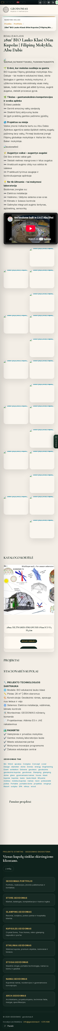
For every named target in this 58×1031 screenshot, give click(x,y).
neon (37, 781)
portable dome (26, 783)
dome (23, 767)
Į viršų (8, 868)
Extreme (23, 769)
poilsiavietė (46, 781)
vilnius (26, 786)
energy (38, 767)
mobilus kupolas (19, 781)
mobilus (7, 781)
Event (6, 769)
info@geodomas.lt (31, 1022)
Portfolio (18, 24)
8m (5, 764)
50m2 (10, 764)
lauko (22, 778)
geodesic (33, 769)
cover (43, 764)
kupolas (15, 778)
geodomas (27, 772)
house (38, 775)
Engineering (47, 767)
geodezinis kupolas (12, 772)
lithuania (41, 778)
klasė (45, 775)
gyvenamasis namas (25, 775)
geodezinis (43, 769)
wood (33, 786)
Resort (6, 786)
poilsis (6, 783)
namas (31, 781)
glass (12, 775)
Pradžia (8, 24)
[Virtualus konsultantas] (44, 2)
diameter (15, 767)
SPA (20, 786)
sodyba (14, 786)
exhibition (14, 769)
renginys (47, 783)
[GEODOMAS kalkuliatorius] (49, 2)
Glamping (37, 772)
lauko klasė (31, 778)
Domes (30, 767)
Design (7, 767)
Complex (27, 764)
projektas (38, 783)
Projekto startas (13, 852)
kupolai (7, 778)
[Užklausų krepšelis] (53, 2)
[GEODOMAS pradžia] (40, 2)
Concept (36, 764)
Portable (14, 783)
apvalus (17, 764)
